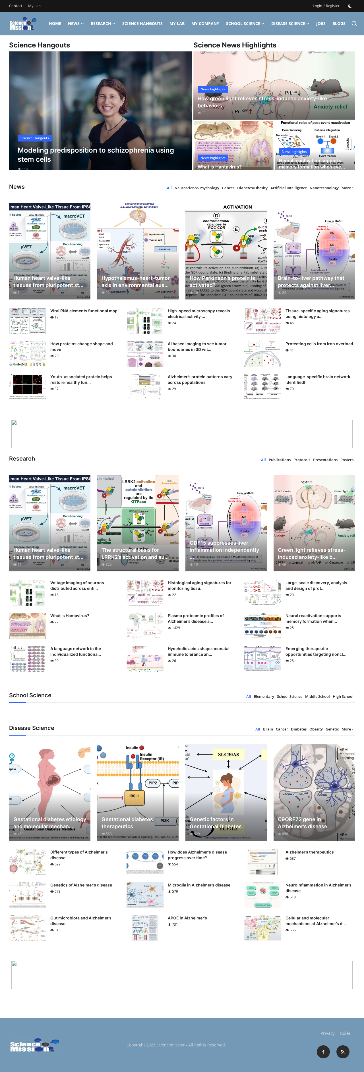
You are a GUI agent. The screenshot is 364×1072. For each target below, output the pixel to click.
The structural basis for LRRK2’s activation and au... (135, 553)
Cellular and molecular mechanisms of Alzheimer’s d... (316, 920)
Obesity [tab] (316, 729)
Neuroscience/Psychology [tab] (197, 187)
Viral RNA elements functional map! (84, 310)
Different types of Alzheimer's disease (79, 855)
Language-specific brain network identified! (318, 379)
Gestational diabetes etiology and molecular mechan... (49, 822)
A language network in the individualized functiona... (75, 651)
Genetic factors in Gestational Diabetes (216, 822)
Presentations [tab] (325, 459)
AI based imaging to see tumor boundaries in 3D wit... (197, 346)
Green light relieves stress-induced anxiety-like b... (312, 553)
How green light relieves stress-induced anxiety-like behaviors (262, 102)
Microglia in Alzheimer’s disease (199, 884)
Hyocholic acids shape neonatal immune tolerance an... (198, 651)
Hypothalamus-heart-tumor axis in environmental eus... (136, 281)
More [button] (346, 187)
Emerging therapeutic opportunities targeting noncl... (316, 651)
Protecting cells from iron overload (319, 343)
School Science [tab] (289, 696)
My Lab (34, 5)
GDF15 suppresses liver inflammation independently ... (224, 550)
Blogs (339, 23)
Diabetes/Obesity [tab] (252, 187)
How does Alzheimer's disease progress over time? (197, 855)
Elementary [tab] (264, 696)
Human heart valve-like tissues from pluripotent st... (48, 281)
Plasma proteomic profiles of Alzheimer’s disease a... (196, 618)
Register (333, 5)
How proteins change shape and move (81, 346)
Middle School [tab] (317, 696)
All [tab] (169, 187)
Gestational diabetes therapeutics (127, 822)
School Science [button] (243, 23)
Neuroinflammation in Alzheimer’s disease (318, 887)
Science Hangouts (142, 23)
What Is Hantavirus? (220, 167)
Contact (15, 5)
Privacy (327, 1033)
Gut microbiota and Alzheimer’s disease (80, 920)
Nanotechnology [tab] (324, 187)
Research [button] (101, 23)
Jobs (321, 23)
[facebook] (323, 1051)
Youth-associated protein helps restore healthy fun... (81, 379)
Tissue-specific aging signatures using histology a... (318, 313)
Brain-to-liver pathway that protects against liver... (311, 281)
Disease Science (288, 23)
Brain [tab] (268, 729)
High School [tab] (343, 696)
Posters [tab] (346, 459)
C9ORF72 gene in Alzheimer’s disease (302, 822)
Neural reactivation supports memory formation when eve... (312, 164)
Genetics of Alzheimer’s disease (81, 884)
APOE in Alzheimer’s (187, 917)
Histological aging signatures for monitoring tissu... (199, 585)
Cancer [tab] (228, 187)
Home (55, 23)
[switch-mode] (350, 6)
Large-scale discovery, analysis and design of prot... (316, 585)
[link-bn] (182, 434)
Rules (345, 1033)
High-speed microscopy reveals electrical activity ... (199, 313)
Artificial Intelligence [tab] (288, 187)
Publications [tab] (280, 459)
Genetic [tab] (332, 729)
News (74, 23)
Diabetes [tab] (299, 729)
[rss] (342, 1051)
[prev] (18, 116)
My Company (205, 23)
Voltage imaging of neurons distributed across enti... (77, 585)
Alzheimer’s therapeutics (310, 852)
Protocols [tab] (301, 459)
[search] (354, 23)
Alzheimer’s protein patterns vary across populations (200, 379)
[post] (101, 115)
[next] (183, 116)
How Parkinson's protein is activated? (222, 281)
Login (317, 5)
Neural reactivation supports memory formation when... (313, 618)
